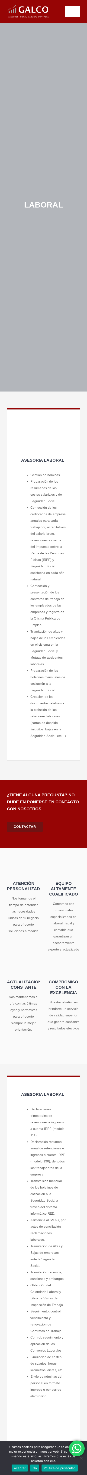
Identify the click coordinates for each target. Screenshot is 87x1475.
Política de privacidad (60, 1468)
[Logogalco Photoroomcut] (28, 5)
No (34, 1468)
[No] (81, 1458)
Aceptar (20, 1468)
